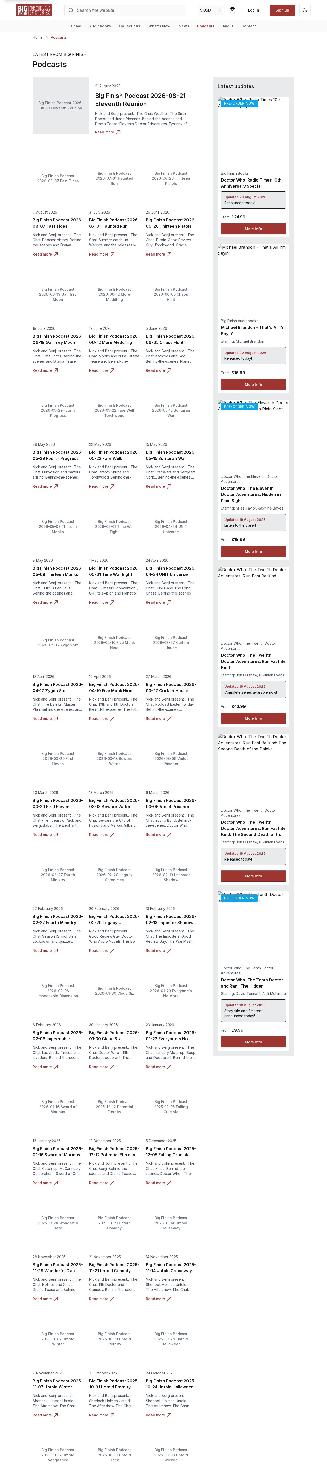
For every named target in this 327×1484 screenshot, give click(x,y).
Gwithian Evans (271, 675)
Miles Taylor (246, 508)
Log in (253, 10)
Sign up (282, 10)
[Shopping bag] (232, 10)
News (184, 26)
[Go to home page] (34, 10)
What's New (159, 26)
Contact (248, 26)
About (228, 26)
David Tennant (248, 993)
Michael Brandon (250, 341)
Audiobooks (100, 26)
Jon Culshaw (246, 675)
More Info (253, 229)
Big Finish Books (235, 173)
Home (76, 26)
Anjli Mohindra (274, 993)
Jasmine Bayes (270, 508)
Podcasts (205, 26)
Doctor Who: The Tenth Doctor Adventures (247, 970)
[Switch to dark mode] (305, 10)
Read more (104, 132)
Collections (129, 26)
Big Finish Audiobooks (239, 321)
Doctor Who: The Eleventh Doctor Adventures (249, 479)
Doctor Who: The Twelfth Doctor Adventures (248, 646)
